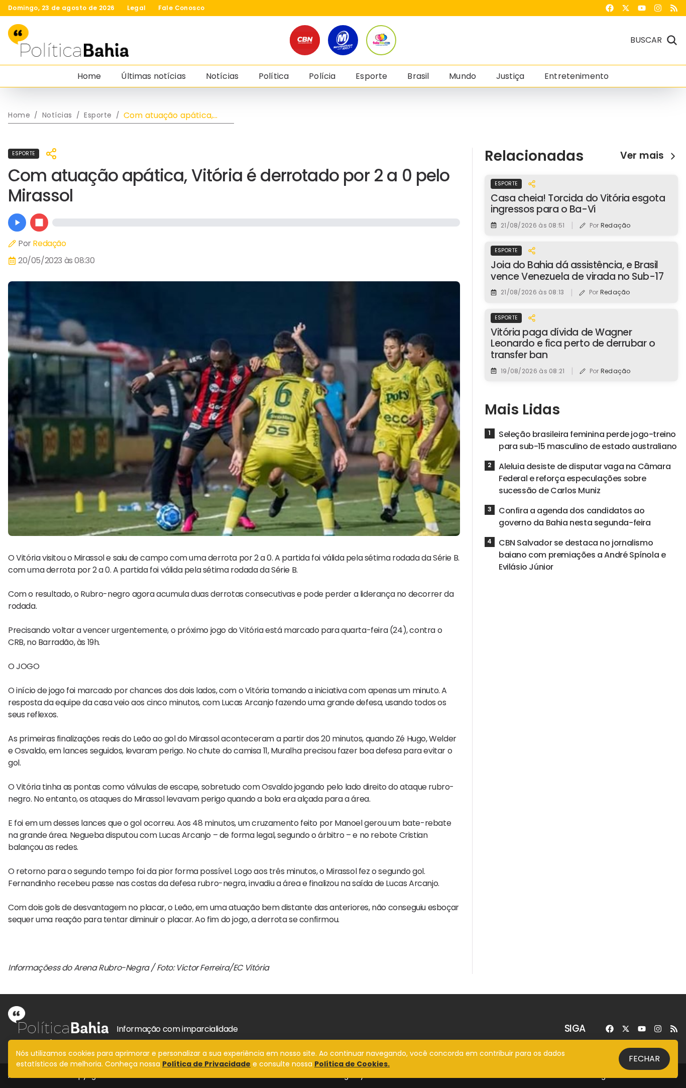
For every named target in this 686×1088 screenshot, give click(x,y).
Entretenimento (576, 76)
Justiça (510, 76)
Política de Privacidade (206, 1064)
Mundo (462, 76)
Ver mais (642, 156)
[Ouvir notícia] (17, 222)
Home (89, 76)
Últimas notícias (153, 76)
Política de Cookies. (352, 1064)
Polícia (322, 76)
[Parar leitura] (39, 222)
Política (274, 76)
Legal (136, 8)
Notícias (222, 76)
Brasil (418, 76)
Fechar (644, 1058)
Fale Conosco (181, 8)
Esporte (371, 76)
